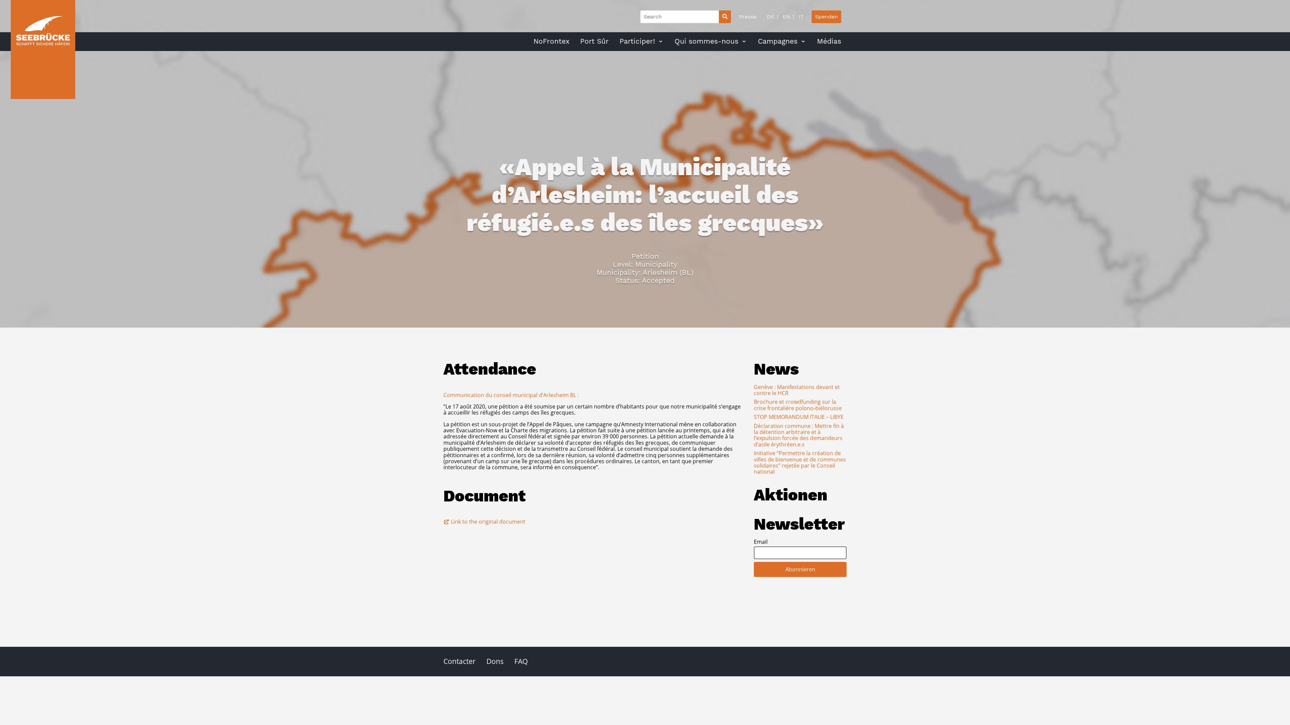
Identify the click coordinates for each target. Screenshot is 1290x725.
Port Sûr (594, 41)
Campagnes (778, 41)
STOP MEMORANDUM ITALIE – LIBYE (799, 417)
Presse (747, 16)
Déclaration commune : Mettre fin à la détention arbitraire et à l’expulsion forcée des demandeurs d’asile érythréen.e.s (799, 435)
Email (761, 542)
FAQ (521, 661)
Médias (829, 41)
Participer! (637, 41)
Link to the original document (487, 521)
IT (800, 16)
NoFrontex (551, 41)
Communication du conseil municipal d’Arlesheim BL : (511, 395)
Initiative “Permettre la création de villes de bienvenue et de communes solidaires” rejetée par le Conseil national (800, 462)
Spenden (826, 16)
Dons (495, 661)
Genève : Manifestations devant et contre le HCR (797, 390)
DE (770, 16)
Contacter (459, 661)
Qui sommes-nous (706, 41)
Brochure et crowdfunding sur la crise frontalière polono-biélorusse (798, 405)
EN (785, 16)
